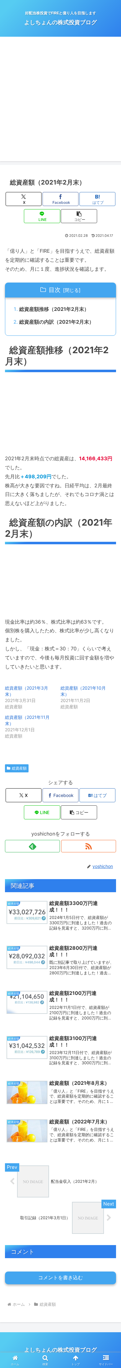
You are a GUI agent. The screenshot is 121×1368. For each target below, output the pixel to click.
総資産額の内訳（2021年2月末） (56, 322)
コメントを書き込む (60, 1277)
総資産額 (19, 768)
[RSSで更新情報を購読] (88, 846)
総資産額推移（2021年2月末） (54, 309)
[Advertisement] (60, 100)
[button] (79, 216)
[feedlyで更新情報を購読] (32, 846)
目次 (54, 289)
